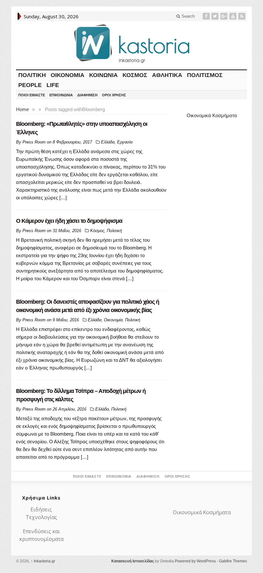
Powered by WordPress (195, 561)
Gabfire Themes (233, 561)
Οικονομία (67, 75)
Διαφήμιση (87, 95)
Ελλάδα (108, 142)
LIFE (53, 85)
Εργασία (124, 142)
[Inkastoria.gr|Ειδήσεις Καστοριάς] (131, 43)
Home (22, 109)
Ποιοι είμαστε (31, 95)
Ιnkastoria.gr (43, 561)
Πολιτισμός (205, 75)
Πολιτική (32, 75)
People (30, 85)
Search (187, 16)
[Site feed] (242, 16)
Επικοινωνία (61, 95)
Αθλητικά (167, 75)
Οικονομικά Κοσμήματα (212, 115)
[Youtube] (233, 16)
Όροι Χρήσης (114, 95)
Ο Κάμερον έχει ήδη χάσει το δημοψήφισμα (69, 221)
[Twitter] (215, 16)
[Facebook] (206, 16)
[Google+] (224, 16)
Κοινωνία (103, 75)
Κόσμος (135, 75)
